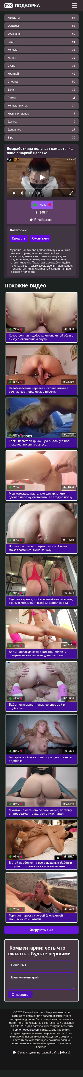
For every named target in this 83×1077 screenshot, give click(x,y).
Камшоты (19, 238)
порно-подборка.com (26, 1029)
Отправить (20, 994)
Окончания (40, 238)
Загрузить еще (41, 930)
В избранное (43, 220)
